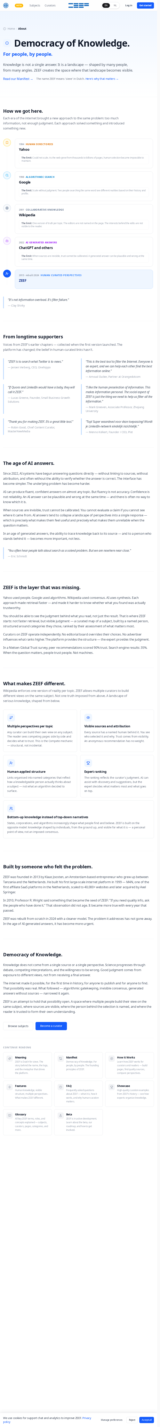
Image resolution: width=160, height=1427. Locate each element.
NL (115, 5)
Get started (145, 5)
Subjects (34, 5)
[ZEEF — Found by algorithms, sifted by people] (78, 5)
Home (11, 28)
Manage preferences (112, 1420)
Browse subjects (18, 1026)
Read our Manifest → (18, 79)
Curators (50, 5)
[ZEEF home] (6, 5)
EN (106, 5)
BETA (19, 5)
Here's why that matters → (102, 79)
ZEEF (23, 280)
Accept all (147, 1420)
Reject (132, 1420)
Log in (128, 5)
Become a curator (51, 1026)
